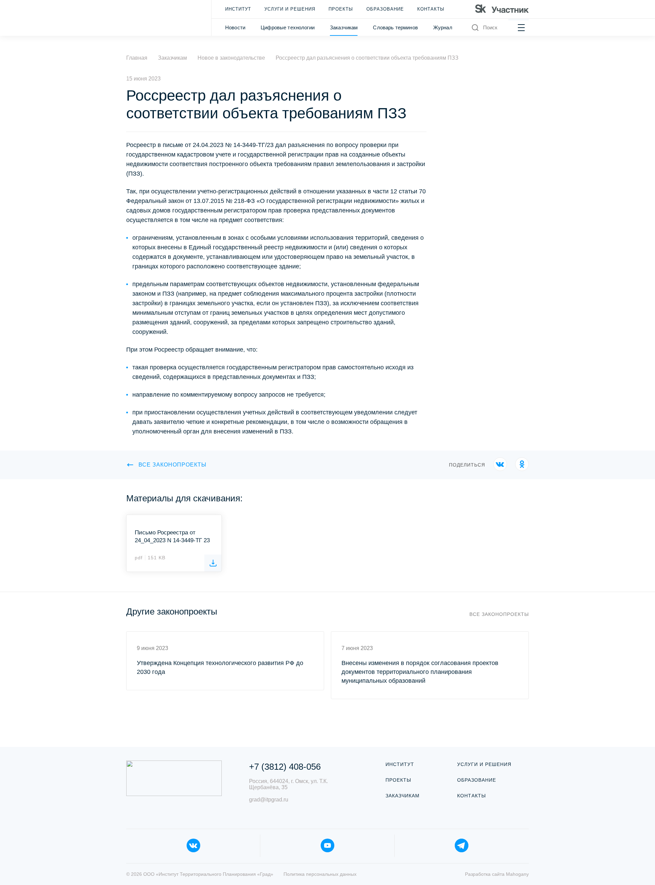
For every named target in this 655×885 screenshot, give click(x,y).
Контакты (431, 9)
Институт (238, 9)
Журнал (442, 27)
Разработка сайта (497, 874)
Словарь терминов (395, 27)
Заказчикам (344, 27)
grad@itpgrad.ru (268, 799)
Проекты (341, 9)
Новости (235, 27)
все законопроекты (172, 465)
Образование (385, 9)
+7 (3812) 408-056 (285, 767)
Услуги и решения (289, 9)
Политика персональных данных (319, 874)
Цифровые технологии (288, 27)
